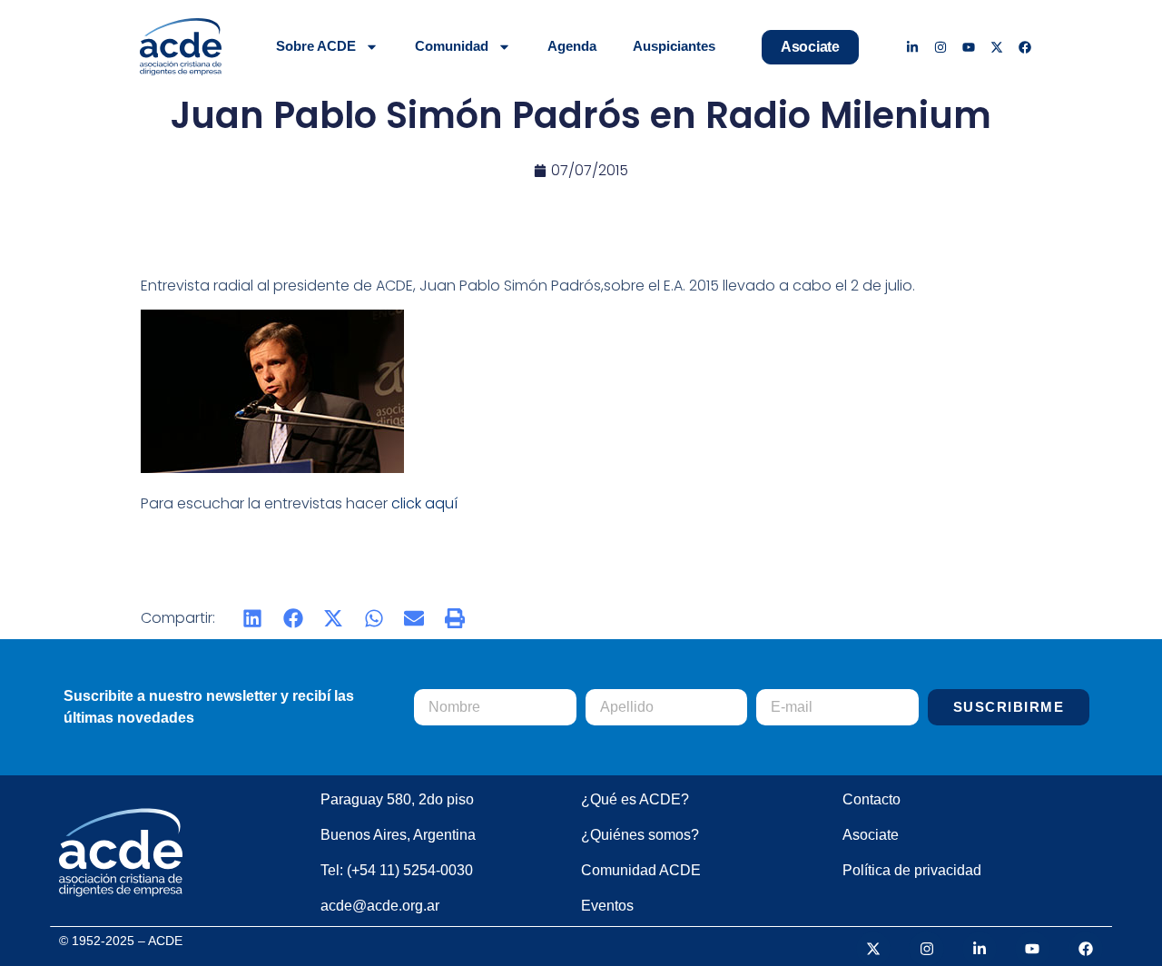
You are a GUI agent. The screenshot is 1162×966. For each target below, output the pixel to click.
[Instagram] (941, 47)
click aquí (424, 503)
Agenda (571, 46)
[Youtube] (969, 47)
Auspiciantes (674, 46)
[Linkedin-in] (913, 47)
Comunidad (451, 46)
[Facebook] (1024, 47)
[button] (252, 617)
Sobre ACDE (316, 46)
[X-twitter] (996, 47)
